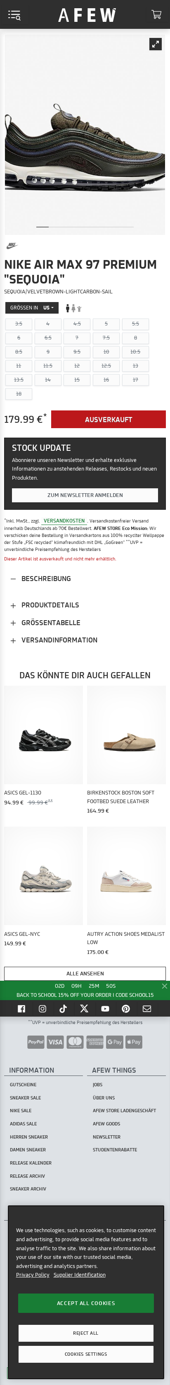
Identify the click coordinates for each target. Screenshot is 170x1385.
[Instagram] (43, 1008)
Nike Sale (20, 1110)
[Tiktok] (64, 1008)
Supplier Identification (80, 1274)
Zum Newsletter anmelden (85, 495)
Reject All (86, 1333)
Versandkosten (64, 521)
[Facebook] (22, 1008)
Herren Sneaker (29, 1137)
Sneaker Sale (25, 1098)
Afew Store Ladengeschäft (124, 1110)
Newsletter (106, 1137)
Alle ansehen (85, 973)
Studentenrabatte (115, 1150)
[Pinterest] (127, 1008)
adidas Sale (23, 1124)
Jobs (97, 1084)
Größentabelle (50, 622)
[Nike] (12, 246)
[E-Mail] (148, 1008)
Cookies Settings (86, 1354)
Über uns (104, 1098)
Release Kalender (31, 1163)
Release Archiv (27, 1176)
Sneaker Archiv (28, 1189)
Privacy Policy (33, 1274)
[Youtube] (106, 1008)
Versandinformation (58, 639)
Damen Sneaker (28, 1150)
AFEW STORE (87, 14)
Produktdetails (49, 604)
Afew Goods (106, 1124)
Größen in (30, 308)
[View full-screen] (155, 44)
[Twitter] (85, 1008)
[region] (86, 1292)
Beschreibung (45, 578)
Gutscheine (23, 1084)
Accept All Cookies (86, 1303)
